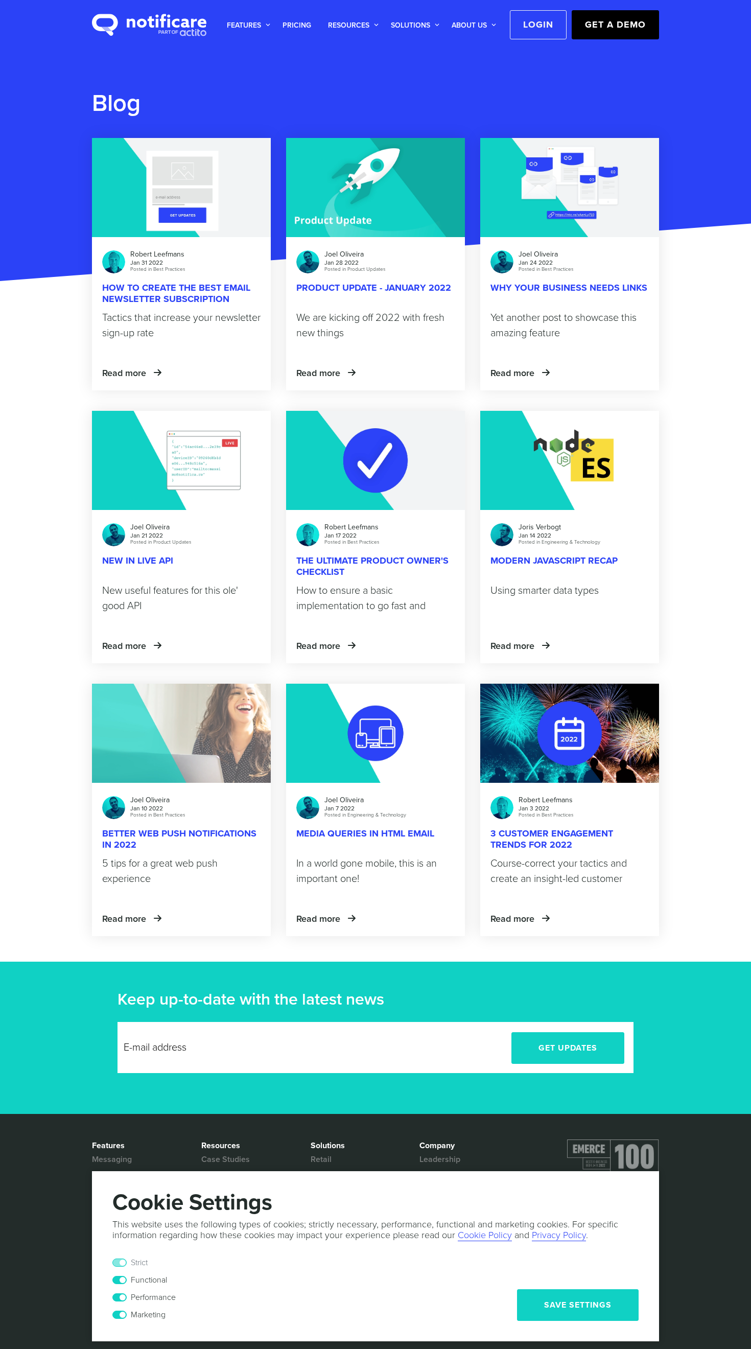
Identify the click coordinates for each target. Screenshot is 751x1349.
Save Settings (578, 1305)
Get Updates (567, 1048)
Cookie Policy (485, 1235)
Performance (153, 1297)
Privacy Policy (559, 1235)
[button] (246, 25)
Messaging (112, 1159)
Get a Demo (615, 24)
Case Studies (225, 1159)
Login (538, 24)
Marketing (148, 1315)
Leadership (439, 1159)
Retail (321, 1159)
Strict (139, 1263)
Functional (149, 1280)
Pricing (297, 25)
